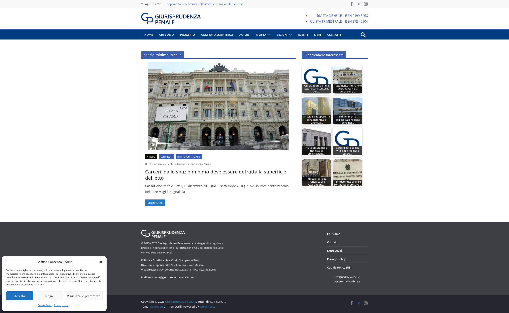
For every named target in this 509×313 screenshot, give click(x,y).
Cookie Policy (45, 305)
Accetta (19, 296)
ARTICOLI (151, 156)
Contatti (332, 242)
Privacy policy (61, 305)
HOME (148, 35)
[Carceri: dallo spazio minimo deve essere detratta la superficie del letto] (218, 106)
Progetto (187, 35)
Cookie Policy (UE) (339, 267)
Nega (49, 296)
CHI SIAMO (166, 35)
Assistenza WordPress (347, 281)
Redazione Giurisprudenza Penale (192, 164)
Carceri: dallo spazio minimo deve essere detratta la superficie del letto (215, 174)
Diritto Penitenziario (189, 156)
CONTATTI (334, 35)
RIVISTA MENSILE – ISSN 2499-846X (342, 15)
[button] (101, 262)
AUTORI (244, 35)
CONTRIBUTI (166, 156)
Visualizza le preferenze (83, 296)
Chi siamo (333, 234)
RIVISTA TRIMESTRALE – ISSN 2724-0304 (339, 21)
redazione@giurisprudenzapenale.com (171, 277)
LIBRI (317, 35)
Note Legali (335, 250)
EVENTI (303, 35)
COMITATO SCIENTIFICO (217, 35)
